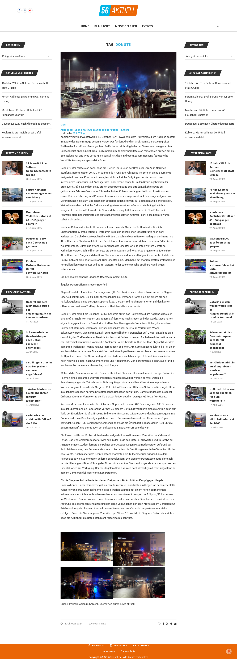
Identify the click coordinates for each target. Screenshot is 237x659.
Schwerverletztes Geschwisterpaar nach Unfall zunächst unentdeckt (220, 340)
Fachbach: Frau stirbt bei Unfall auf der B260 (221, 419)
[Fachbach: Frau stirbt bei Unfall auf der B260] (195, 420)
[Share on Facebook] (163, 623)
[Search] (218, 26)
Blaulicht (102, 26)
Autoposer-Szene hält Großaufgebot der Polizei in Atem (95, 129)
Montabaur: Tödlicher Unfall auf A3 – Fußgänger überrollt (222, 217)
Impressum (108, 651)
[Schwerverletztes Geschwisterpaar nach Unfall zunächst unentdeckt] (195, 337)
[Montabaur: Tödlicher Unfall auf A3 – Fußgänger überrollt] (195, 217)
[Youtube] (30, 10)
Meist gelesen (126, 26)
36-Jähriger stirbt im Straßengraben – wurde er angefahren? (222, 368)
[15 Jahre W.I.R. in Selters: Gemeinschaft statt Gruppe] (195, 168)
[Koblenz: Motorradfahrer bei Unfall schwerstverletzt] (195, 266)
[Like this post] (159, 623)
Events (147, 26)
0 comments (99, 623)
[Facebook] (19, 10)
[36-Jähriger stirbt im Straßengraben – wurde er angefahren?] (195, 367)
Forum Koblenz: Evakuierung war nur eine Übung (222, 193)
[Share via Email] (175, 623)
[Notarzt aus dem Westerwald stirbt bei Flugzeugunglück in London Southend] (195, 307)
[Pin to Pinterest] (171, 623)
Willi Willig (79, 133)
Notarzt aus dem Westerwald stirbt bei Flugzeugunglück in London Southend (221, 309)
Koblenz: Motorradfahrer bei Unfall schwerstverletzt (221, 266)
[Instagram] (25, 10)
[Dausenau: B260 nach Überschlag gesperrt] (195, 243)
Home (85, 26)
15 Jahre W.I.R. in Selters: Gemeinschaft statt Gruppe (221, 169)
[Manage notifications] (229, 651)
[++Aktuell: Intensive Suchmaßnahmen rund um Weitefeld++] (195, 394)
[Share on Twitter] (167, 623)
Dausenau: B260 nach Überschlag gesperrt (209, 123)
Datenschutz (128, 651)
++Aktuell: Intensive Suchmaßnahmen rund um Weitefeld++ (222, 394)
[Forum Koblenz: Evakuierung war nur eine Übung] (195, 195)
